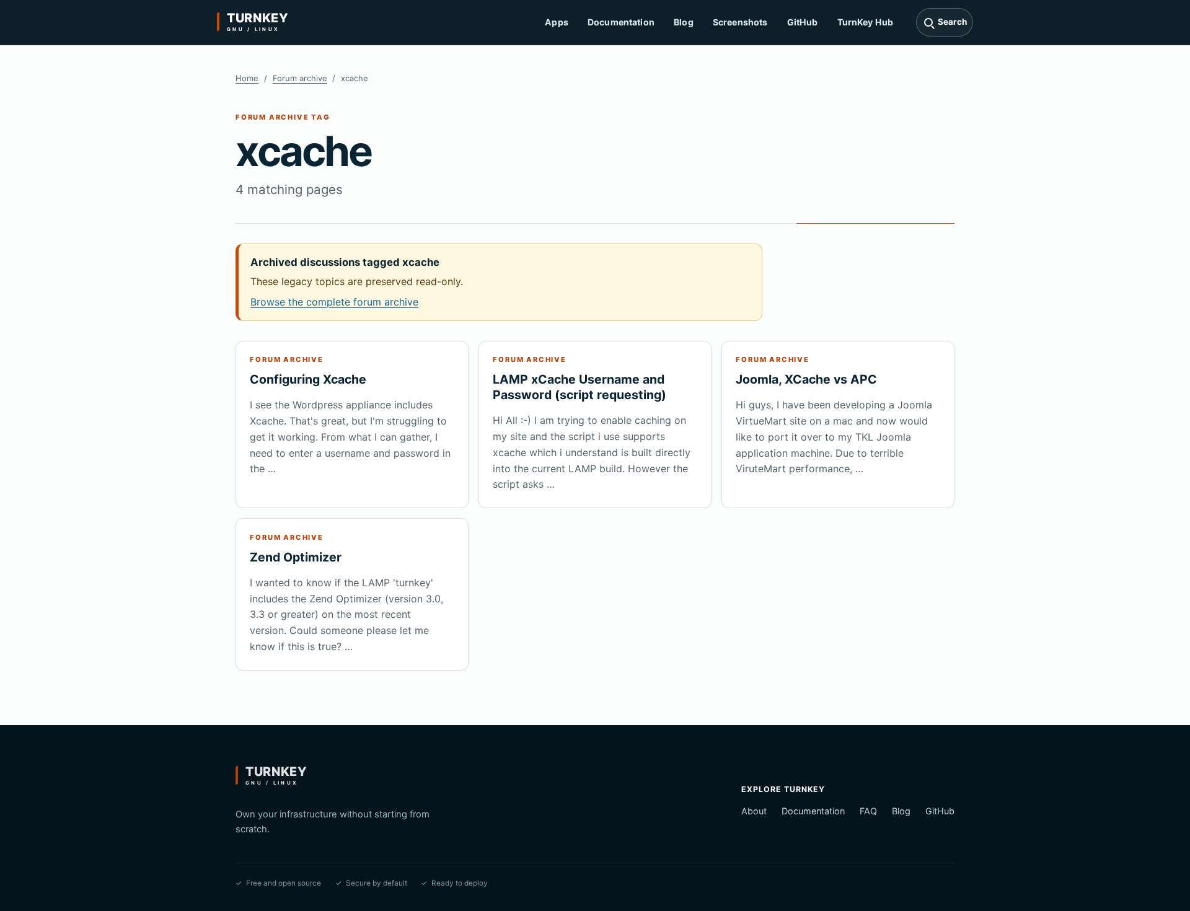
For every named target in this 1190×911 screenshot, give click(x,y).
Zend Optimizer (296, 557)
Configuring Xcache (308, 379)
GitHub (802, 22)
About (754, 811)
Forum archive (300, 78)
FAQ (868, 811)
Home (247, 78)
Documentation (621, 22)
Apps (556, 22)
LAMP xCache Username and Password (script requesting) (579, 387)
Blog (684, 22)
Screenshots (740, 22)
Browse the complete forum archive (334, 302)
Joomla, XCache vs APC (806, 379)
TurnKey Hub (865, 22)
